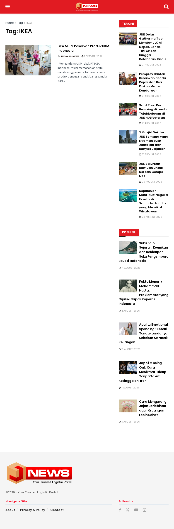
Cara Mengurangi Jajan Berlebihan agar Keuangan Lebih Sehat (153, 408)
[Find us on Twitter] (128, 510)
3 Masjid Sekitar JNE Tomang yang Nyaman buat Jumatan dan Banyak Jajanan (153, 140)
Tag (20, 23)
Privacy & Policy (32, 510)
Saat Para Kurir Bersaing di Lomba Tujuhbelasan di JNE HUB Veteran (154, 111)
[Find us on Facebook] (120, 510)
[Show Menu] (7, 7)
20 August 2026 (151, 181)
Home (9, 23)
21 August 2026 (151, 64)
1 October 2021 (93, 56)
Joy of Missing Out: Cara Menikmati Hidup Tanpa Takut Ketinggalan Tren (142, 372)
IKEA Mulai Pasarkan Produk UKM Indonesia (83, 48)
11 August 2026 (130, 311)
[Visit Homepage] (87, 6)
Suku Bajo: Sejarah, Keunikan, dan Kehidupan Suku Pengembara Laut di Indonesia (144, 252)
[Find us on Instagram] (144, 510)
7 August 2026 (130, 387)
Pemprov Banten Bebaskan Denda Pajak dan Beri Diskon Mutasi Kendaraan (152, 82)
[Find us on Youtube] (136, 510)
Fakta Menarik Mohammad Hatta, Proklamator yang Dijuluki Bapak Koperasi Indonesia (144, 292)
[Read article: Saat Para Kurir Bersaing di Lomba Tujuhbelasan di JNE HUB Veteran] (128, 109)
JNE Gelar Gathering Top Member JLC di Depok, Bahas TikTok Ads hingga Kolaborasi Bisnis (152, 46)
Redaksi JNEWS (70, 56)
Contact (57, 510)
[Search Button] (166, 7)
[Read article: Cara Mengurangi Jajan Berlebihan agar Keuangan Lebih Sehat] (128, 406)
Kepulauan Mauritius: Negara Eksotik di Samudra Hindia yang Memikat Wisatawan (153, 201)
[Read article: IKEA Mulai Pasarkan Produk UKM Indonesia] (28, 60)
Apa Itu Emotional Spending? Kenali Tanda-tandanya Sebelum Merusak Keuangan (143, 333)
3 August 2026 (130, 421)
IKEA (29, 23)
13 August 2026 (130, 349)
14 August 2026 (130, 268)
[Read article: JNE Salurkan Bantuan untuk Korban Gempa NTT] (128, 168)
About (10, 510)
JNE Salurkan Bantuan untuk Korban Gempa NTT (151, 170)
